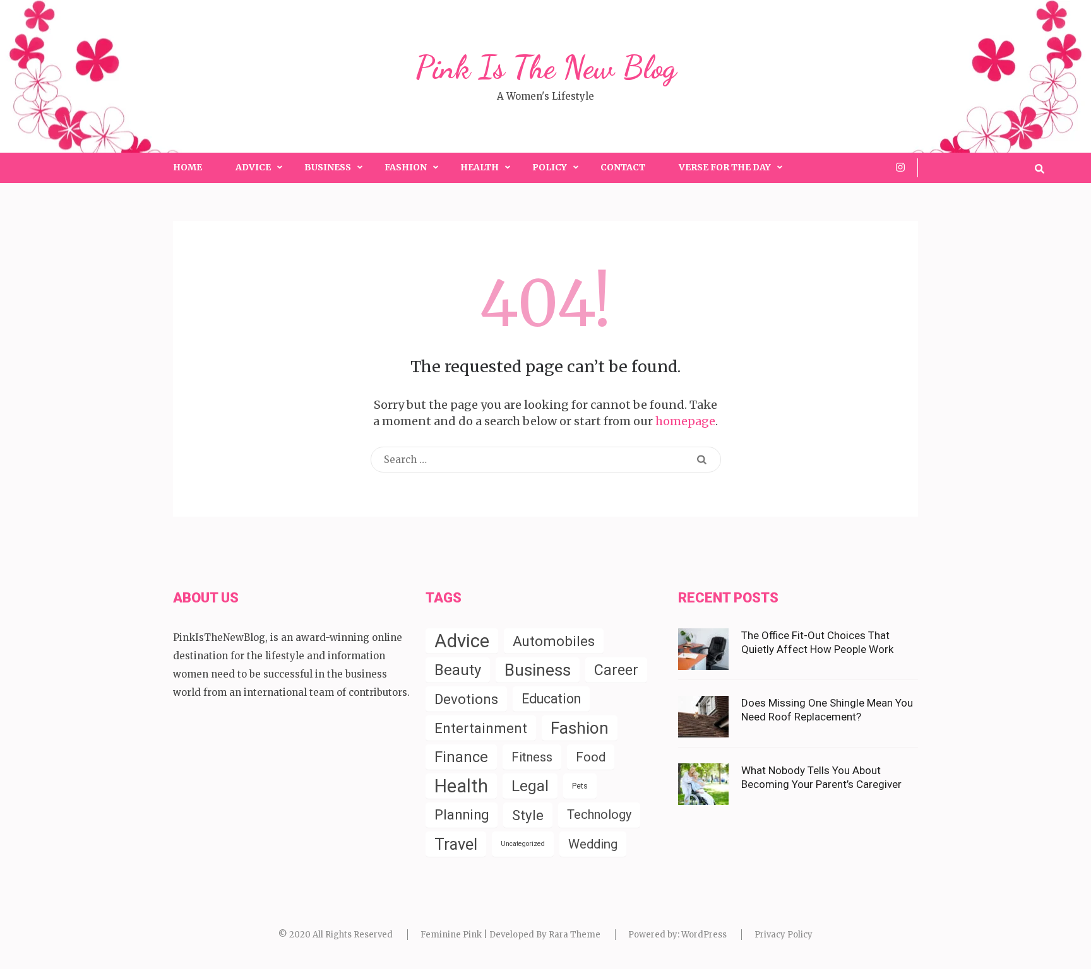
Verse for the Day (725, 167)
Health (479, 167)
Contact (622, 167)
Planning (461, 815)
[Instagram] (900, 167)
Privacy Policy (783, 934)
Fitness (531, 757)
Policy (549, 167)
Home (187, 167)
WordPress (704, 934)
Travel (455, 844)
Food (590, 757)
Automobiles (554, 641)
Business (327, 167)
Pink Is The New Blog (545, 67)
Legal (530, 786)
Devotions (466, 699)
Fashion (406, 167)
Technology (599, 815)
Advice (253, 167)
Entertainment (480, 728)
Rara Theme (574, 934)
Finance (461, 757)
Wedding (592, 844)
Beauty (457, 670)
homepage (685, 421)
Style (528, 815)
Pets (580, 785)
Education (551, 699)
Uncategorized (523, 844)
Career (616, 670)
